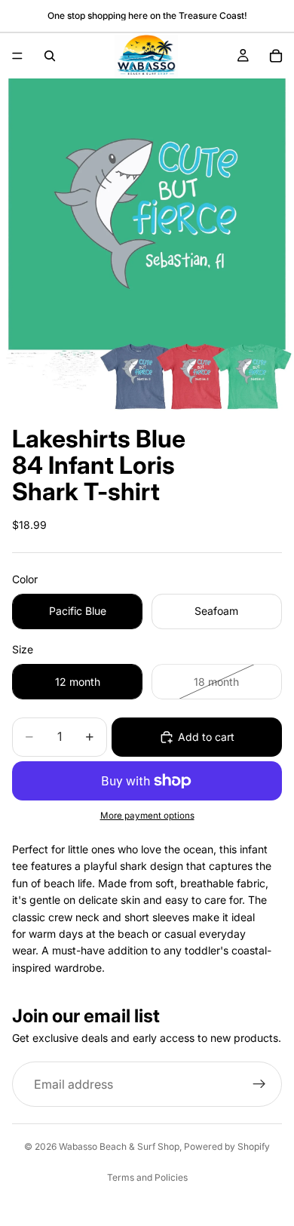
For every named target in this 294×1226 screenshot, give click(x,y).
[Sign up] (259, 1085)
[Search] (49, 55)
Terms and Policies (147, 1177)
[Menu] (17, 55)
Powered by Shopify (227, 1146)
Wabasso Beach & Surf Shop (119, 1146)
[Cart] (275, 55)
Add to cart (206, 736)
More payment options (147, 815)
